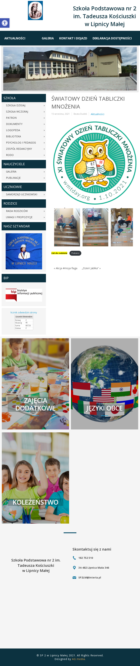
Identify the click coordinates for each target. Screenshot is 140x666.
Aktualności (97, 114)
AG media (78, 659)
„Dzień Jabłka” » (91, 268)
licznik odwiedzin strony (24, 312)
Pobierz (75, 253)
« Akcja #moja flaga (65, 268)
